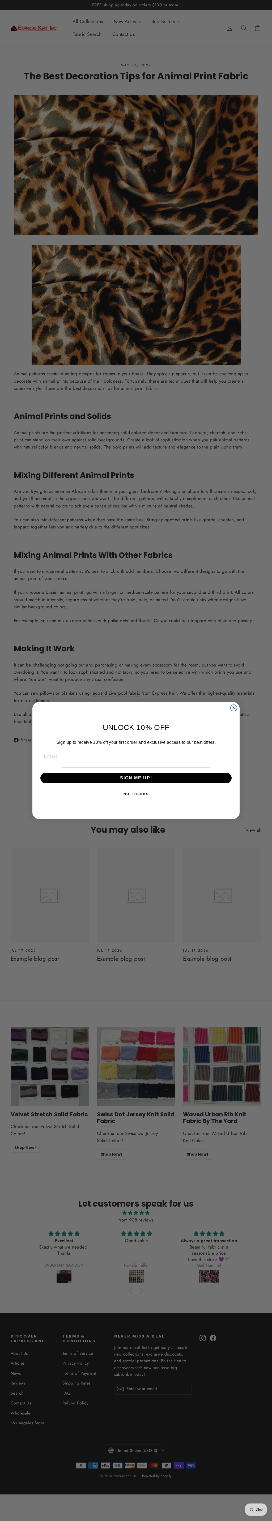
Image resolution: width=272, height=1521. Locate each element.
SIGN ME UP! (136, 778)
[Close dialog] (234, 708)
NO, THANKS (136, 794)
